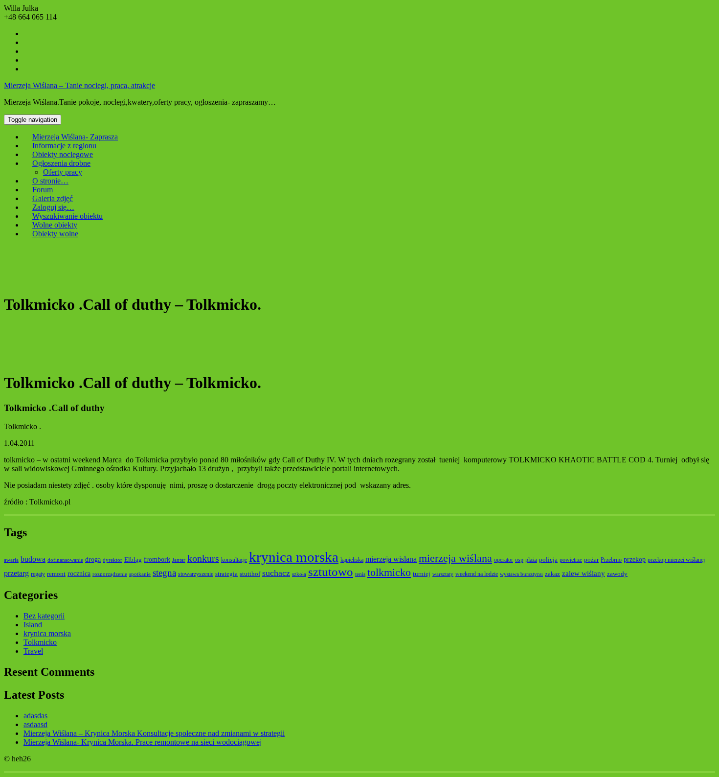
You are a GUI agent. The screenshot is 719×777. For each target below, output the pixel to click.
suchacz (276, 573)
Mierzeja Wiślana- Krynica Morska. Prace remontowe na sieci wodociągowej (142, 742)
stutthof (250, 573)
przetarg (16, 573)
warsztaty (442, 574)
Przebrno (611, 559)
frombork (157, 559)
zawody (617, 573)
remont (56, 573)
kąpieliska (351, 559)
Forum (42, 189)
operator (503, 559)
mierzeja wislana (391, 559)
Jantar (178, 560)
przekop (635, 559)
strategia (226, 573)
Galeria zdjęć (52, 198)
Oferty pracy (62, 172)
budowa (33, 559)
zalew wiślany (583, 573)
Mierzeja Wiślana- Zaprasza (75, 137)
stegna (164, 573)
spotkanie (140, 574)
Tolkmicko (40, 642)
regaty (38, 574)
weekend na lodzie (476, 574)
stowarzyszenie (195, 574)
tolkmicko (389, 572)
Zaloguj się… (53, 207)
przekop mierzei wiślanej (676, 559)
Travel (33, 651)
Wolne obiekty (54, 225)
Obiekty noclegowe (62, 154)
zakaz (552, 573)
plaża (531, 559)
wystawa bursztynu (521, 574)
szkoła (299, 574)
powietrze (571, 559)
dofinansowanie (65, 560)
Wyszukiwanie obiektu (67, 216)
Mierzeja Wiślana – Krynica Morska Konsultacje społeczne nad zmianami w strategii (154, 733)
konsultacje (234, 559)
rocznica (78, 573)
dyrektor (112, 560)
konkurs (203, 558)
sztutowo (330, 571)
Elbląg (133, 559)
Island (32, 624)
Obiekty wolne (55, 233)
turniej (421, 573)
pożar (591, 559)
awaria (11, 560)
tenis (360, 574)
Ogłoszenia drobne (61, 163)
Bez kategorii (44, 616)
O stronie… (50, 181)
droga (93, 559)
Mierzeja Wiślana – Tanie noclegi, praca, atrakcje (79, 85)
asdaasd (35, 724)
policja (548, 559)
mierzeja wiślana (455, 558)
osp (519, 559)
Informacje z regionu (64, 145)
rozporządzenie (109, 574)
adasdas (35, 715)
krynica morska (293, 557)
